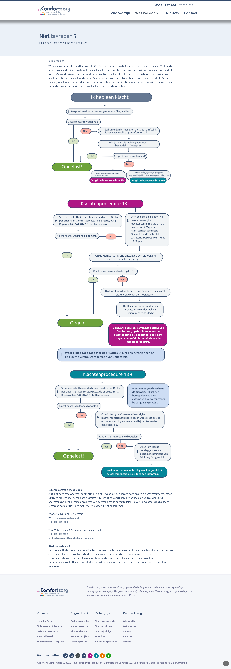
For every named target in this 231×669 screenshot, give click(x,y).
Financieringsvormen (106, 641)
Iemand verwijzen (80, 626)
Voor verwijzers (103, 626)
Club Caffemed (45, 636)
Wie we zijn (120, 13)
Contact (190, 13)
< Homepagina (56, 61)
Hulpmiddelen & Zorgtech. (51, 641)
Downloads (101, 636)
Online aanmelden (80, 621)
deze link (100, 558)
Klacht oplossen (79, 641)
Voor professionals (105, 621)
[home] (55, 18)
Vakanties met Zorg (47, 631)
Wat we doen (129, 626)
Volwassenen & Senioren (50, 626)
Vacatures (186, 5)
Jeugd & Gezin (44, 621)
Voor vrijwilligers (104, 631)
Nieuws (172, 13)
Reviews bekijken (80, 636)
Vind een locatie (79, 631)
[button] (148, 13)
